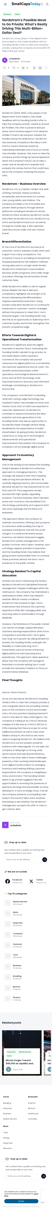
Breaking (7, 1103)
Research (7, 1148)
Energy (6, 1137)
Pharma (31, 1103)
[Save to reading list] (34, 67)
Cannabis (32, 1119)
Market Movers (25, 1052)
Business (7, 14)
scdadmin (14, 59)
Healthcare (33, 1113)
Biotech (31, 1108)
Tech (5, 1132)
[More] (40, 67)
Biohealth (33, 1096)
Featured (7, 1108)
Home (6, 1096)
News (17, 14)
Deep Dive (11, 1052)
